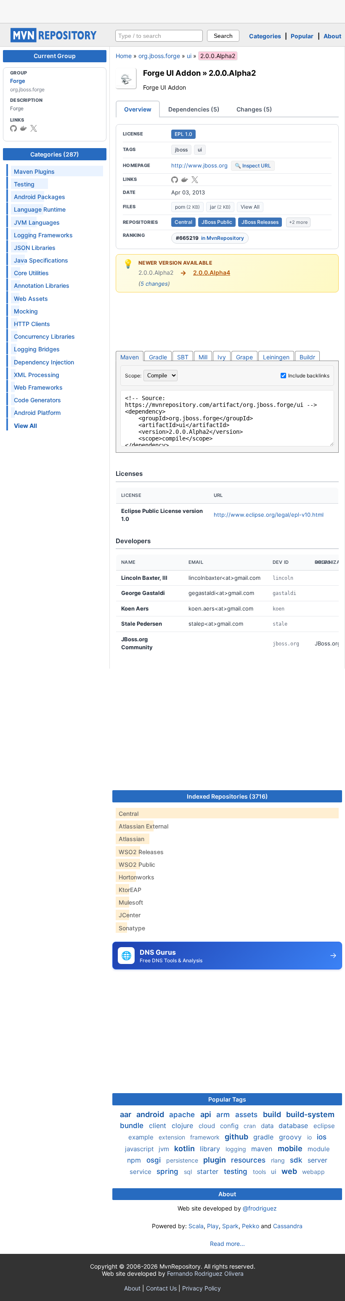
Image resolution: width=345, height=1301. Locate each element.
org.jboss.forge (159, 55)
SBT (182, 357)
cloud (208, 1126)
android (151, 1114)
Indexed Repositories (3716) (227, 796)
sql (189, 1171)
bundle (133, 1125)
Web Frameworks (38, 387)
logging (237, 1148)
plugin (215, 1159)
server (317, 1160)
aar (126, 1114)
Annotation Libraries (41, 285)
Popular (302, 36)
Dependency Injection (44, 362)
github (237, 1136)
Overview (137, 109)
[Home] (55, 40)
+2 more (298, 222)
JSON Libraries (35, 247)
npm (135, 1160)
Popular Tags (227, 1099)
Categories (265, 36)
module (319, 1149)
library (211, 1148)
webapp (313, 1171)
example (141, 1137)
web (290, 1171)
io (310, 1137)
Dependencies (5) (194, 109)
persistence (183, 1160)
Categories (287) (54, 154)
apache (183, 1114)
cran (250, 1125)
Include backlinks (308, 375)
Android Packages (39, 196)
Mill (203, 357)
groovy (291, 1137)
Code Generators (37, 400)
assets (247, 1114)
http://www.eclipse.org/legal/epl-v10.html (269, 514)
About (332, 36)
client (158, 1125)
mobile (291, 1148)
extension (173, 1137)
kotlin (185, 1148)
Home (124, 55)
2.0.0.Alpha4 (211, 272)
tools (260, 1171)
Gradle (158, 357)
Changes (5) (254, 109)
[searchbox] (159, 36)
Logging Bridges (37, 349)
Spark (230, 1225)
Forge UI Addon (172, 72)
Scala (196, 1225)
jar (220, 207)
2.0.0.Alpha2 (232, 72)
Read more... (227, 1243)
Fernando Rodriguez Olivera (205, 1273)
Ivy (222, 357)
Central (183, 222)
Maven (129, 357)
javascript (140, 1149)
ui (189, 55)
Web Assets (31, 298)
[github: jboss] (13, 128)
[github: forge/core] (174, 179)
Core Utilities (31, 272)
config (230, 1126)
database (294, 1125)
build (273, 1114)
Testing (24, 184)
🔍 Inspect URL (253, 165)
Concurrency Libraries (44, 336)
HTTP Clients (32, 323)
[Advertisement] (172, 10)
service (141, 1172)
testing (236, 1171)
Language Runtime (40, 209)
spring (168, 1171)
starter (208, 1171)
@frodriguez (260, 1208)
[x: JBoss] (33, 128)
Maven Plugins (34, 171)
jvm (165, 1149)
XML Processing (36, 374)
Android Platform (37, 412)
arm (224, 1114)
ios (321, 1137)
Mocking (26, 311)
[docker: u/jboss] (23, 128)
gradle (264, 1137)
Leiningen (276, 357)
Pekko (250, 1225)
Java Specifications (41, 260)
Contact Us (161, 1288)
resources (249, 1160)
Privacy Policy (201, 1288)
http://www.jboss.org (199, 165)
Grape (244, 357)
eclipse (324, 1126)
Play (213, 1225)
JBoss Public (217, 222)
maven (262, 1148)
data (268, 1126)
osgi (154, 1160)
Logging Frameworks (43, 235)
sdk (297, 1160)
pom (187, 207)
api (206, 1114)
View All (250, 207)
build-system (310, 1114)
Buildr (307, 357)
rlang (279, 1160)
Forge (17, 80)
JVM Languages (37, 222)
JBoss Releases (260, 222)
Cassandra (288, 1225)
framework (205, 1137)
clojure (183, 1125)
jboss (181, 149)
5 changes (154, 283)
